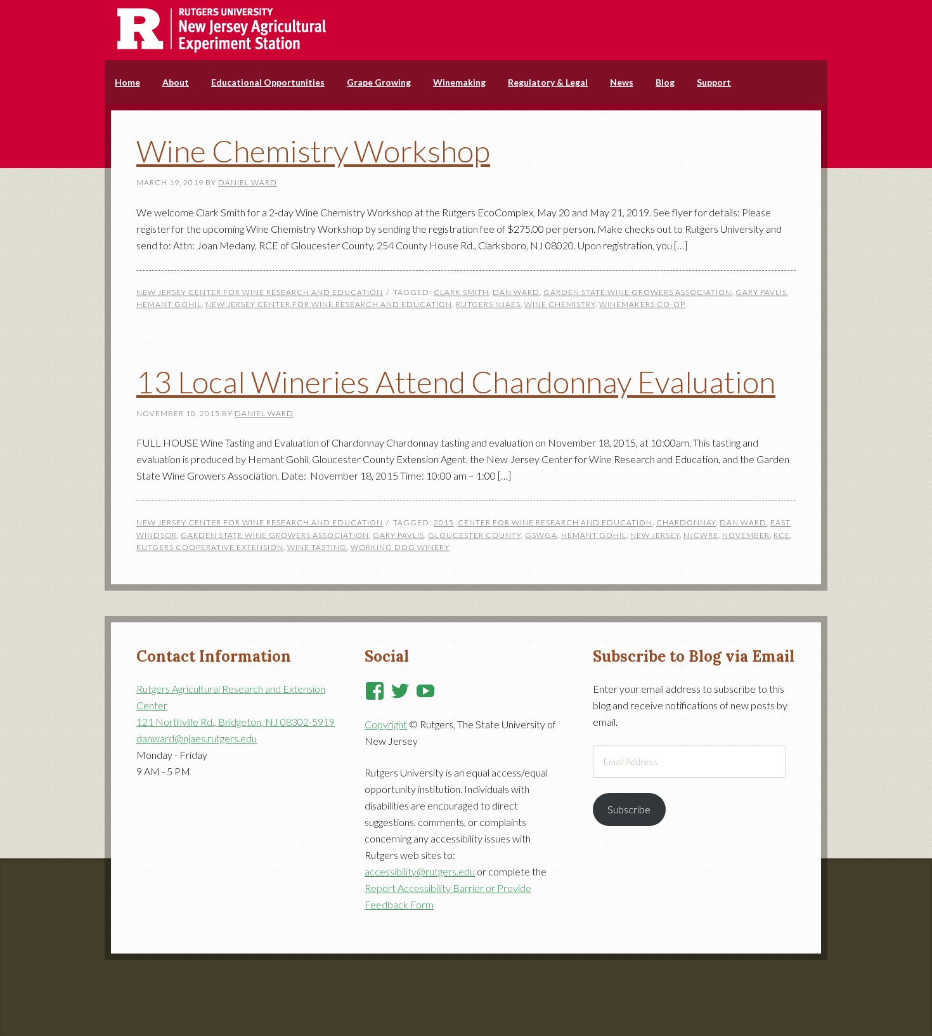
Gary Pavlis (761, 292)
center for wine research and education (555, 522)
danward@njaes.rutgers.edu (196, 738)
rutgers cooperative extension (209, 547)
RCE (781, 535)
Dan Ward (516, 292)
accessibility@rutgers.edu (420, 871)
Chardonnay (686, 522)
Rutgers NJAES (488, 304)
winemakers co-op (642, 304)
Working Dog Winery (400, 547)
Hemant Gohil (169, 304)
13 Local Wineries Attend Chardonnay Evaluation (455, 382)
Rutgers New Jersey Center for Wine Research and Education (466, 30)
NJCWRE (700, 535)
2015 (444, 522)
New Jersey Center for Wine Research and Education (259, 292)
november (746, 535)
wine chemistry (559, 304)
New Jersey (655, 535)
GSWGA (541, 535)
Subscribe (628, 809)
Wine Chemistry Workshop (313, 151)
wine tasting (317, 547)
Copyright (386, 724)
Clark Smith (461, 292)
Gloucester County (474, 535)
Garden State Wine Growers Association (637, 292)
